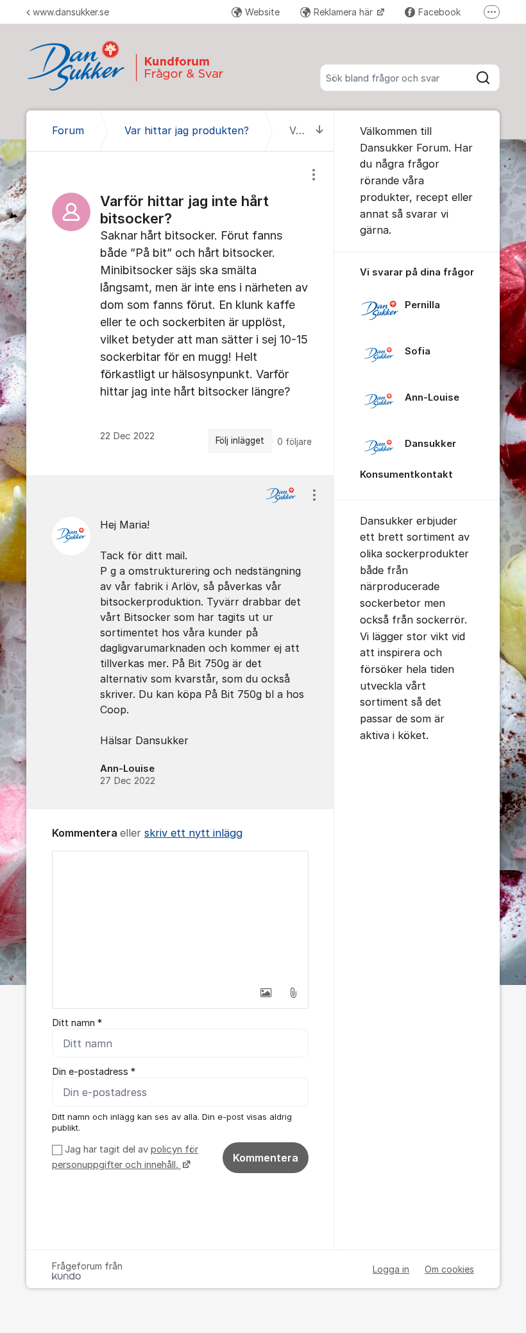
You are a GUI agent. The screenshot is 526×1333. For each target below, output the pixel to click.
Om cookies (449, 1269)
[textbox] (180, 915)
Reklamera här (344, 11)
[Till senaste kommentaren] (320, 130)
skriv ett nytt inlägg (193, 832)
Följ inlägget (240, 440)
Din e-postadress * (93, 1071)
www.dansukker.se (71, 11)
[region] (180, 313)
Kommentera (265, 1157)
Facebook (439, 11)
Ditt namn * (77, 1023)
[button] (266, 993)
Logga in (391, 1269)
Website (262, 11)
